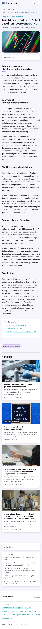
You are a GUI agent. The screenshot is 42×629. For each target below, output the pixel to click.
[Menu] (39, 3)
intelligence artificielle (21, 615)
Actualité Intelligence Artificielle (14, 611)
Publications (11, 9)
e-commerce (7, 618)
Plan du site (36, 597)
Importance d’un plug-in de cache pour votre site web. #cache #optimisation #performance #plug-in (19, 570)
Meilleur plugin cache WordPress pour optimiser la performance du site (20, 577)
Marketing (36, 615)
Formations (6, 615)
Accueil (4, 9)
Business (32, 611)
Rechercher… (8, 547)
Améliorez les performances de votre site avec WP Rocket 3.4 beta (20, 582)
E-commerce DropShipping (12, 16)
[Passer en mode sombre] (34, 3)
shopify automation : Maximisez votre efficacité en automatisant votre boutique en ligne (20, 564)
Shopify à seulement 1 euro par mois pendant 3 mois (19, 558)
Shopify (28, 608)
